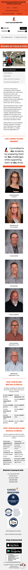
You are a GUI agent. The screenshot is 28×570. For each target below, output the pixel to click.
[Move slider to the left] (4, 59)
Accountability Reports (12, 10)
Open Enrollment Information (13, 534)
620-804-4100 (13, 482)
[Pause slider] (5, 65)
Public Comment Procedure (12, 79)
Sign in (23, 28)
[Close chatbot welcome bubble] (7, 554)
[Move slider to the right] (24, 59)
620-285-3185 (13, 480)
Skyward (19, 13)
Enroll (8, 8)
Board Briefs (7, 76)
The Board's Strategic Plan (11, 82)
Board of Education (21, 37)
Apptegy (17, 567)
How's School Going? (8, 13)
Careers (14, 8)
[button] (9, 65)
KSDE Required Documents (13, 531)
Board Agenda (8, 73)
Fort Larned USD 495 (7, 37)
